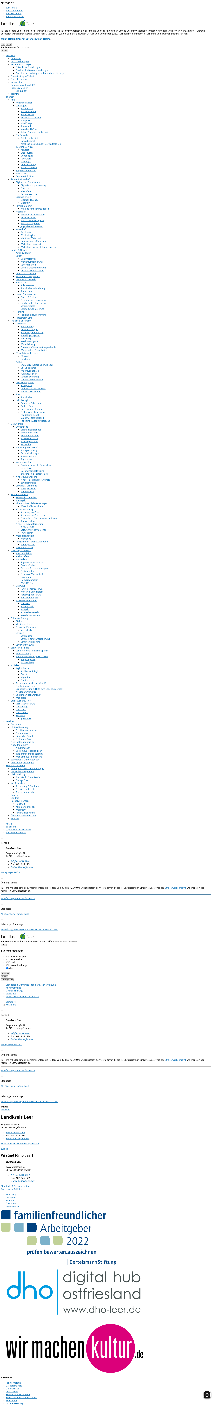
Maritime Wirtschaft (31, 238)
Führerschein (27, 606)
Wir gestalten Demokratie (34, 350)
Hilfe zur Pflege (23, 653)
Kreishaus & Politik (15, 765)
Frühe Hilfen (27, 532)
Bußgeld (25, 609)
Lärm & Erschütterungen (33, 267)
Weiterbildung (28, 344)
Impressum (12, 1391)
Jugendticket (27, 629)
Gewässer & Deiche (26, 273)
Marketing (26, 338)
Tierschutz (21, 709)
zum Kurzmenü (13, 13)
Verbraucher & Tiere (21, 700)
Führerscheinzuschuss (32, 588)
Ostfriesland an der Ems (33, 388)
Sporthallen (27, 397)
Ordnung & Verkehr (21, 550)
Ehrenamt (21, 323)
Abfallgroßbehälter (30, 138)
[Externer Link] (74, 1374)
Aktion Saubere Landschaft (34, 132)
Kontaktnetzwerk (29, 456)
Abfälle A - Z (27, 108)
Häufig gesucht (7, 980)
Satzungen (26, 161)
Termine (15, 93)
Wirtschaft (21, 229)
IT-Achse (25, 188)
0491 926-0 (20, 861)
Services (10, 721)
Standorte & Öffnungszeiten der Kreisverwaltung (31, 984)
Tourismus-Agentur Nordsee (35, 420)
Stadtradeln (27, 291)
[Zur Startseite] (17, 938)
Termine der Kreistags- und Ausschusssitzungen (40, 73)
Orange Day (22, 780)
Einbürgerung (28, 680)
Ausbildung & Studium (27, 786)
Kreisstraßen (22, 556)
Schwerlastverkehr (30, 612)
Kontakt (12, 962)
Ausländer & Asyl (29, 671)
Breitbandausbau (29, 199)
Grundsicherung (29, 217)
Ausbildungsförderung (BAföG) (31, 683)
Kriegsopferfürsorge (26, 691)
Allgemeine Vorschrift (32, 562)
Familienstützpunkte (26, 730)
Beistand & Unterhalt (26, 497)
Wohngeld (21, 697)
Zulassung (26, 603)
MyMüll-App (27, 123)
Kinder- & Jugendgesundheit (35, 479)
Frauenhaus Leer (24, 733)
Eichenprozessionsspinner (34, 300)
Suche (20, 47)
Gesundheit (17, 423)
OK (3, 44)
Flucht (24, 674)
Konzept (25, 149)
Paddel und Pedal (30, 414)
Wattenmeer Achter (31, 391)
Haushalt (20, 803)
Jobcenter (21, 211)
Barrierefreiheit (28, 565)
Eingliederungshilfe (26, 685)
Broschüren (27, 152)
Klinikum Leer (23, 747)
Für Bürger (21, 105)
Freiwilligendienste (25, 789)
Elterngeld (21, 500)
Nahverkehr (22, 559)
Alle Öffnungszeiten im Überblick (18, 898)
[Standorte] (2, 904)
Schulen (20, 632)
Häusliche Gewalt (25, 736)
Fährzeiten (26, 356)
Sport (18, 394)
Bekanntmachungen (21, 64)
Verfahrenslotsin (24, 547)
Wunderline (27, 582)
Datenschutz (12, 1388)
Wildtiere (20, 715)
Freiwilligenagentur (30, 335)
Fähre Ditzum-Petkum (27, 353)
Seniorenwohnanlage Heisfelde (32, 656)
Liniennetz (26, 576)
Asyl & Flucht (22, 668)
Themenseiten (15, 959)
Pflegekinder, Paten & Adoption (32, 541)
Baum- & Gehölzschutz (32, 308)
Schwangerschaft (29, 441)
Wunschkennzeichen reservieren (22, 996)
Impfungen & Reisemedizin (34, 473)
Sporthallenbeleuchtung (33, 288)
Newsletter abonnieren (22, 741)
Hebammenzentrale (16, 832)
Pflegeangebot (28, 659)
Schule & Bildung (19, 618)
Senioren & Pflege (20, 647)
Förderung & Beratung (32, 332)
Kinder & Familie (19, 494)
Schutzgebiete (28, 305)
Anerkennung (27, 326)
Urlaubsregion (23, 400)
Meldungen (21, 90)
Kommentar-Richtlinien (18, 1394)
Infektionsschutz (24, 462)
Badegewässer (28, 488)
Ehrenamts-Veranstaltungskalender (39, 347)
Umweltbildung (28, 164)
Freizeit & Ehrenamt (21, 320)
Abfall (14, 99)
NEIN (9, 44)
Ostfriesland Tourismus (33, 411)
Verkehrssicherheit (30, 615)
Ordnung (20, 585)
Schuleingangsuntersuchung (35, 638)
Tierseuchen (22, 712)
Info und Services (24, 146)
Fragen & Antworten (26, 170)
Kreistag (15, 794)
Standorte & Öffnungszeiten (25, 759)
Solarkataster (27, 285)
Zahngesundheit (29, 482)
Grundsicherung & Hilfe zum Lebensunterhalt (39, 688)
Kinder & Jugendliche (26, 476)
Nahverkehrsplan (29, 579)
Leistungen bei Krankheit (28, 694)
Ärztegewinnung (29, 450)
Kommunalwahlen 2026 (23, 84)
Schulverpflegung (25, 644)
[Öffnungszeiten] (2, 878)
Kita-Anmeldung (29, 520)
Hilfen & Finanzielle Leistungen (31, 503)
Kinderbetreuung (24, 509)
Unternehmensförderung (33, 241)
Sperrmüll (26, 126)
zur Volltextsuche (15, 16)
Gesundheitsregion (30, 453)
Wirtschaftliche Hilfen (32, 506)
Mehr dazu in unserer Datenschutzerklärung (25, 38)
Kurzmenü (11, 1004)
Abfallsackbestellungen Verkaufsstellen (41, 143)
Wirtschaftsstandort (31, 244)
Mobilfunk (26, 202)
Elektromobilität (24, 553)
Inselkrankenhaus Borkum (29, 753)
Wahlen (15, 818)
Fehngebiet (26, 385)
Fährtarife (26, 358)
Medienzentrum (24, 624)
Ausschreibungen (20, 61)
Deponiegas (27, 155)
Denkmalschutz (28, 258)
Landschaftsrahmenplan (33, 302)
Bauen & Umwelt (19, 249)
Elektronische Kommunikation (21, 1397)
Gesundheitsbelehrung (32, 470)
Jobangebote (17, 82)
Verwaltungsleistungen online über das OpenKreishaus (29, 929)
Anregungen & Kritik (11, 872)
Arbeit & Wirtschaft (20, 179)
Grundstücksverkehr (26, 279)
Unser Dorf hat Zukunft (32, 270)
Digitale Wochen (29, 193)
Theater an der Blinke (32, 379)
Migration (26, 677)
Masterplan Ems (24, 317)
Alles (10, 968)
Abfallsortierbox (29, 167)
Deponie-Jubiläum (25, 176)
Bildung (20, 621)
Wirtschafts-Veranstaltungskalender (39, 247)
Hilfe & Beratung (19, 727)
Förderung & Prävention (28, 447)
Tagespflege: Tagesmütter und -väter (39, 518)
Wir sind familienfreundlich (35, 208)
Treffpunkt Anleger (25, 739)
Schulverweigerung (30, 641)
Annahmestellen (24, 102)
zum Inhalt (11, 7)
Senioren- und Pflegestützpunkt (32, 650)
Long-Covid (26, 467)
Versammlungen (29, 597)
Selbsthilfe (26, 444)
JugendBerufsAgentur (32, 226)
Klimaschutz (22, 282)
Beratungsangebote (31, 429)
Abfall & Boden (23, 252)
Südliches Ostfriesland (32, 417)
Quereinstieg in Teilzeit (22, 76)
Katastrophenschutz (31, 594)
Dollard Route (28, 406)
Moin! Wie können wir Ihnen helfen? (35, 941)
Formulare (26, 158)
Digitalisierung (23, 196)
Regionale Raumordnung (33, 314)
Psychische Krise (29, 438)
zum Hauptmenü (14, 10)
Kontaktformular (22, 867)
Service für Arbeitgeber (32, 220)
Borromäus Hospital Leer (29, 750)
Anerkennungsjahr (25, 792)
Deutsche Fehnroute (31, 403)
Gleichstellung (18, 774)
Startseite (11, 1001)
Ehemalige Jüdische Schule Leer (37, 364)
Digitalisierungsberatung (33, 185)
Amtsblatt (16, 58)
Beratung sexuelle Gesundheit (36, 465)
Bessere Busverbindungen (34, 568)
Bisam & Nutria (28, 297)
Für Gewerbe (22, 135)
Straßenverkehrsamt (26, 600)
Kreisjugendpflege (25, 535)
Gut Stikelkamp (28, 367)
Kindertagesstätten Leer (33, 515)
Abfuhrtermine (28, 111)
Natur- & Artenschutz (26, 294)
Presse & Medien (19, 87)
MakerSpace (27, 191)
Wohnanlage (27, 662)
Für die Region (28, 235)
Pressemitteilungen (18, 965)
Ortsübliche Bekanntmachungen (32, 70)
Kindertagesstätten (30, 512)
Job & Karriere (18, 783)
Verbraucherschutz (25, 703)
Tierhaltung (21, 706)
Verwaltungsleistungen (22, 762)
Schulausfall (27, 635)
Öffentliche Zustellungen (28, 67)
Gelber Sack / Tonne (31, 117)
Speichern (5, 974)
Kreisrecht (21, 809)
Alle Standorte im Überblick (15, 913)
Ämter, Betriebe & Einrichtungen (27, 768)
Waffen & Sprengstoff (32, 591)
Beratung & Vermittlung (33, 214)
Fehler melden (13, 1382)
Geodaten (16, 724)
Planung (20, 311)
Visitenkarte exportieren (27, 1143)
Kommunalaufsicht (25, 806)
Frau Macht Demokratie (28, 777)
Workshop (26, 538)
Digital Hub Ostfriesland (28, 182)
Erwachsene (22, 426)
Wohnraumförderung (32, 261)
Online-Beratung (14, 1403)
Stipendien (26, 459)
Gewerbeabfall (28, 140)
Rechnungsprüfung (25, 812)
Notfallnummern (19, 744)
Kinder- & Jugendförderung (29, 523)
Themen (10, 96)
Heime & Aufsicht (30, 435)
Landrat (15, 797)
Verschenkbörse (29, 129)
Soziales (15, 665)
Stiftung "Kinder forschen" (34, 529)
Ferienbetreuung (19, 79)
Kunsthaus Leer (29, 373)
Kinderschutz (27, 526)
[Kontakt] (2, 838)
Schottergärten (28, 264)
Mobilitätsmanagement (28, 276)
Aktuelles (10, 55)
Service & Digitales (30, 223)
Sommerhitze (27, 491)
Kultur (19, 361)
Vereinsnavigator (29, 341)
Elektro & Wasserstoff (32, 574)
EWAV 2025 (21, 173)
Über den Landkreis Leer (23, 815)
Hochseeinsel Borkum (32, 409)
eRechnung (11, 1400)
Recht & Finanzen (20, 800)
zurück (4, 1148)
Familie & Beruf (24, 205)
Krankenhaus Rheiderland (29, 756)
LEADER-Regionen (25, 382)
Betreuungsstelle (29, 432)
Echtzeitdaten (27, 571)
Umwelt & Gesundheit (27, 485)
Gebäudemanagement (22, 771)
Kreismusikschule (30, 370)
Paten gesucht (28, 544)
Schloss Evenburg (30, 376)
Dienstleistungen (29, 329)
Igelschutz (26, 718)
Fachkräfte (26, 232)
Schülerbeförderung (26, 627)
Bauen (19, 255)
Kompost (25, 120)
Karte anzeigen (8, 1143)
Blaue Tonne (27, 114)
